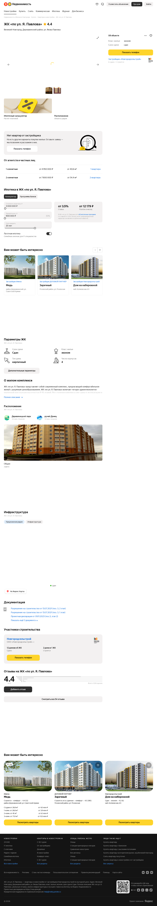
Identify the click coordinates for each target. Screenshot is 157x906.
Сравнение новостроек (79, 849)
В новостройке (43, 853)
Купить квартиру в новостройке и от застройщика (123, 860)
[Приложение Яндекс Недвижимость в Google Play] (142, 890)
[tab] (11, 196)
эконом (127, 41)
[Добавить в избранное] (151, 35)
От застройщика (43, 846)
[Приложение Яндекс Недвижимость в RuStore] (151, 890)
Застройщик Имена (13, 282)
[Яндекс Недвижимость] (17, 4)
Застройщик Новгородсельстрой (86, 282)
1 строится (120, 62)
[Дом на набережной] (86, 267)
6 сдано (111, 62)
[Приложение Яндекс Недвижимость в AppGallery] (146, 890)
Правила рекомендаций (90, 872)
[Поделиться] (145, 35)
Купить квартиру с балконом (114, 846)
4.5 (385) (88, 801)
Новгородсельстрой (19, 638)
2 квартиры (95, 177)
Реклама (25, 872)
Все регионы (75, 853)
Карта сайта (117, 872)
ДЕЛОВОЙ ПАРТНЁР (63, 794)
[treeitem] (11, 11)
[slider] (28, 208)
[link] (148, 4)
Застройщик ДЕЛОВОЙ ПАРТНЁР (53, 282)
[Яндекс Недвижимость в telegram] (151, 872)
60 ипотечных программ (87, 214)
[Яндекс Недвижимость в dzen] (147, 872)
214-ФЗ (7, 842)
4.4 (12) (25, 801)
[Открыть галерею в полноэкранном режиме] (97, 38)
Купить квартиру (110, 842)
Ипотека (7, 860)
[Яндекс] (148, 901)
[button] (102, 4)
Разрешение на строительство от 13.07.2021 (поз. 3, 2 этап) (38, 608)
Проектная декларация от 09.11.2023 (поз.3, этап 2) (34, 616)
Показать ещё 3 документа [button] (23, 620)
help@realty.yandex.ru (52, 892)
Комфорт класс (43, 856)
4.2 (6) (121, 801)
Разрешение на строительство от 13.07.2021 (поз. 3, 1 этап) (38, 612)
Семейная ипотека (11, 856)
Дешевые (41, 849)
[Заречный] (53, 267)
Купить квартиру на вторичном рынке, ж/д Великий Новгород (128, 853)
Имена (6, 794)
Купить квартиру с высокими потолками (119, 849)
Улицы (72, 842)
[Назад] (8, 64)
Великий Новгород (13, 30)
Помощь (106, 872)
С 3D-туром (41, 842)
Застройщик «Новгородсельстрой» (124, 59)
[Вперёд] (97, 64)
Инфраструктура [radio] (34, 522)
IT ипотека (8, 846)
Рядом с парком (10, 853)
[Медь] (19, 267)
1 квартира (95, 169)
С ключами (8, 849)
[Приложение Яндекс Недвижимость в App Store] (138, 890)
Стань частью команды (41, 872)
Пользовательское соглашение (65, 872)
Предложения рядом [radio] (14, 522)
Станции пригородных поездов (82, 846)
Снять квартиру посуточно (114, 856)
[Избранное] (97, 4)
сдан (126, 45)
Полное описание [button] (12, 397)
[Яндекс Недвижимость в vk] (143, 872)
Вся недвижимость (11, 872)
